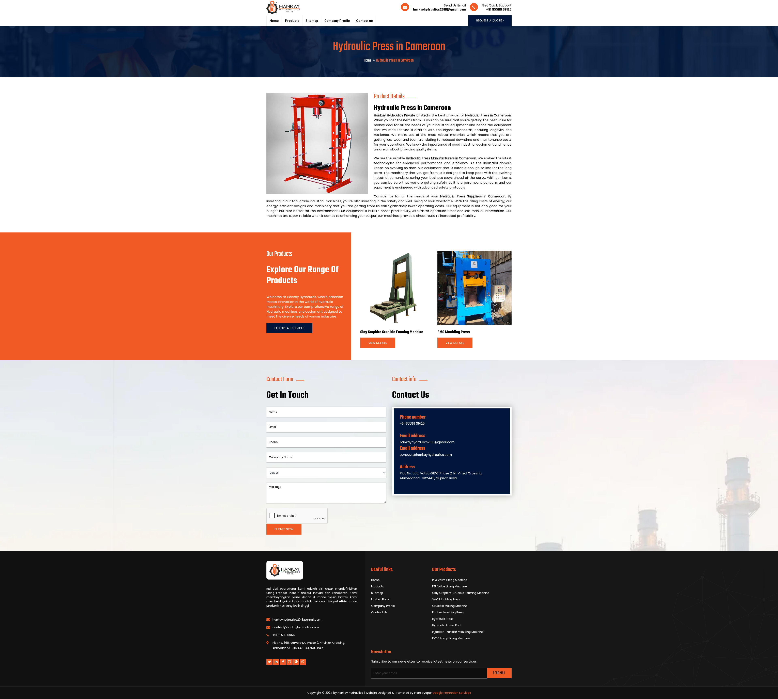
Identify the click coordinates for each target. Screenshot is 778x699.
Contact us (364, 21)
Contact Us (379, 612)
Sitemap (312, 21)
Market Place (380, 599)
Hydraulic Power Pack (447, 625)
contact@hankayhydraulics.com (426, 454)
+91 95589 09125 (499, 9)
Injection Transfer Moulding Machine (458, 632)
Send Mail (499, 673)
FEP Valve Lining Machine (449, 586)
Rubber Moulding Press (448, 612)
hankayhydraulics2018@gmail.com (439, 9)
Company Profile (337, 21)
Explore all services (289, 328)
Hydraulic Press (442, 619)
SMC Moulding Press (453, 332)
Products (292, 21)
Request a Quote (489, 20)
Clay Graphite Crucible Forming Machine (391, 332)
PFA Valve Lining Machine (449, 580)
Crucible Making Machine (450, 606)
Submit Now (284, 529)
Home (274, 21)
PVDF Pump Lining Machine (451, 638)
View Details (377, 343)
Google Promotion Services (452, 693)
